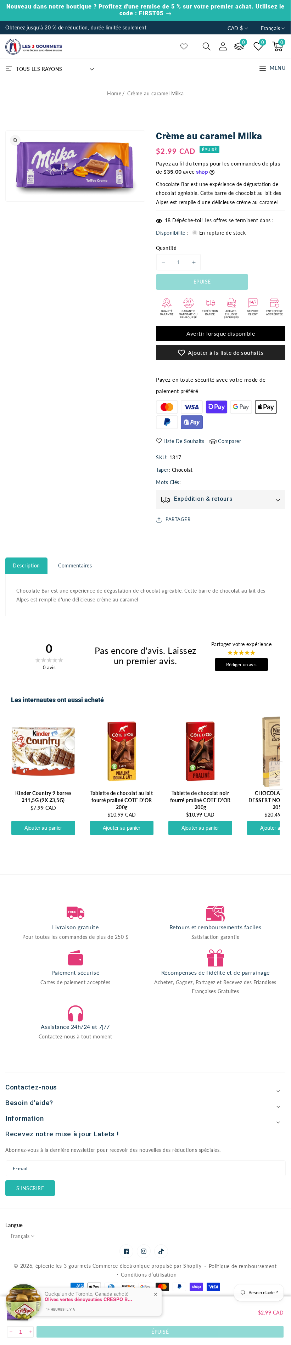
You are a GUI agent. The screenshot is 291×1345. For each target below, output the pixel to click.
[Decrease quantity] (10, 1332)
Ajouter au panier (43, 828)
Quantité (166, 248)
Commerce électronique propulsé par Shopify (147, 1266)
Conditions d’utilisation (149, 1275)
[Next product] (276, 775)
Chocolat (182, 470)
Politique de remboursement (243, 1266)
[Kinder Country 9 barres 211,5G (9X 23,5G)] (43, 751)
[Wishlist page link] (184, 46)
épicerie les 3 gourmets (63, 1266)
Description (26, 565)
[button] (206, 46)
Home (114, 93)
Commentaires (75, 565)
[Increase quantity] (30, 1332)
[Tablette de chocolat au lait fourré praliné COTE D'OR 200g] (122, 751)
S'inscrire (30, 1188)
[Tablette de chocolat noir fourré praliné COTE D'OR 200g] (200, 751)
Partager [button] (178, 519)
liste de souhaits (184, 441)
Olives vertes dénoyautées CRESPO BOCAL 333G (89, 1299)
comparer (229, 441)
